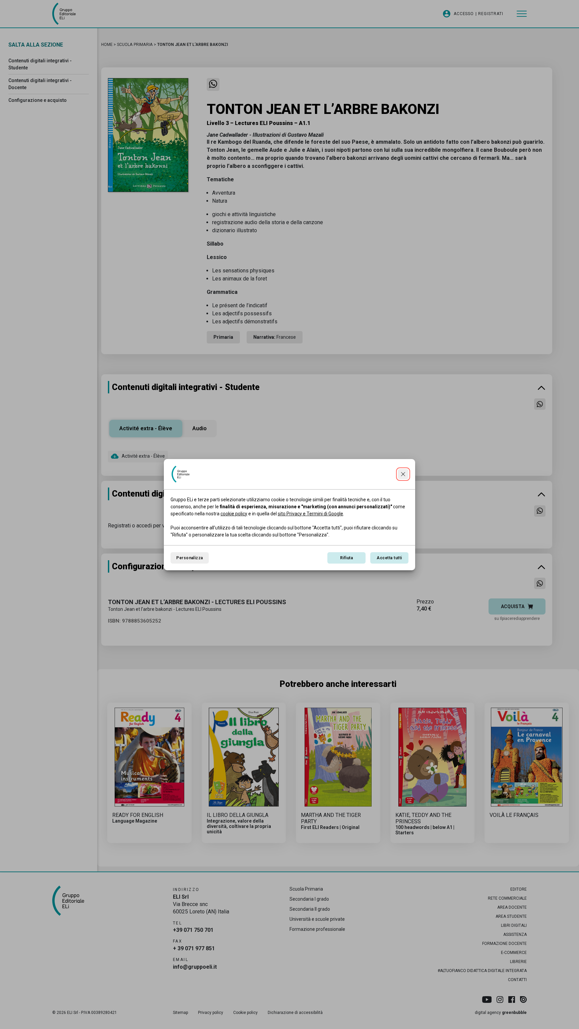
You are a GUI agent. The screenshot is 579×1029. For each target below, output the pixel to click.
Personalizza (189, 558)
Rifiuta (346, 558)
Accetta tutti (389, 558)
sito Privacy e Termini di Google (310, 513)
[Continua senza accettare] (403, 474)
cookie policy (233, 513)
